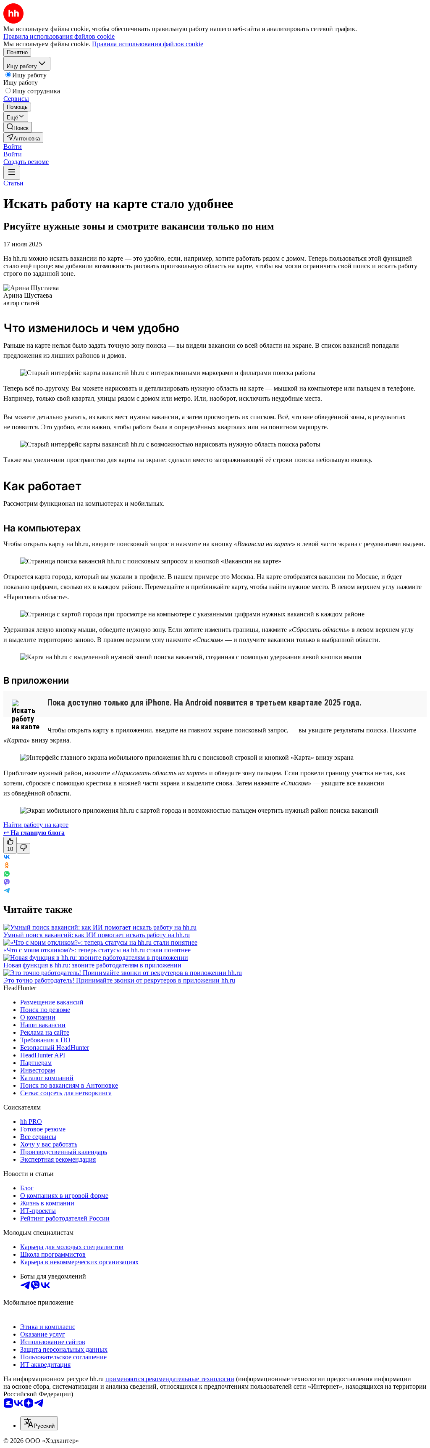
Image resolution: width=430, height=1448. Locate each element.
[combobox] (39, 1423)
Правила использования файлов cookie (147, 44)
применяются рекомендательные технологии (169, 1378)
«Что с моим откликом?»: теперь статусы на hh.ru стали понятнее (97, 950)
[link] (17, 127)
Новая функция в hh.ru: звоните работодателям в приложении (92, 965)
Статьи (13, 183)
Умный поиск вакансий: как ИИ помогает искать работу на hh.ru (96, 934)
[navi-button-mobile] (11, 173)
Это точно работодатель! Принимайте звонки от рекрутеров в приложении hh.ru (119, 980)
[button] (12, 146)
